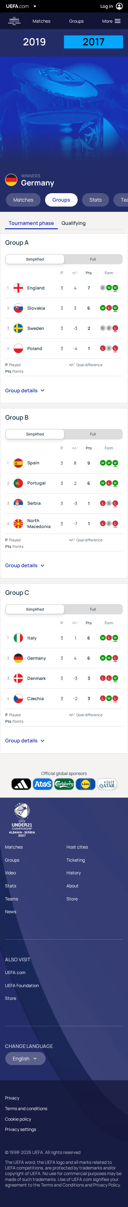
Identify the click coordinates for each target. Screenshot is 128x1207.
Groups (12, 860)
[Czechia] (19, 699)
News (10, 911)
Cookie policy (18, 1119)
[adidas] (21, 784)
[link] (41, 20)
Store (72, 899)
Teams (11, 899)
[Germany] (19, 658)
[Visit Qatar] (107, 784)
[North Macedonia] (19, 524)
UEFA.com (15, 972)
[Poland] (19, 348)
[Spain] (19, 463)
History (73, 873)
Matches (14, 847)
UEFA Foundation (22, 985)
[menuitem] (46, 20)
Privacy (12, 1098)
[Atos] (43, 784)
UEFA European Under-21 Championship (14, 21)
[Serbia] (19, 503)
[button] (110, 20)
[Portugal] (19, 483)
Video (10, 873)
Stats (10, 886)
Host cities (77, 847)
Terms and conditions (26, 1108)
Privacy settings (20, 1129)
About (72, 886)
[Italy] (19, 638)
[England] (19, 288)
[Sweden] (19, 328)
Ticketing (75, 860)
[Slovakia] (19, 308)
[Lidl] (85, 784)
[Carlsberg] (64, 784)
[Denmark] (19, 678)
